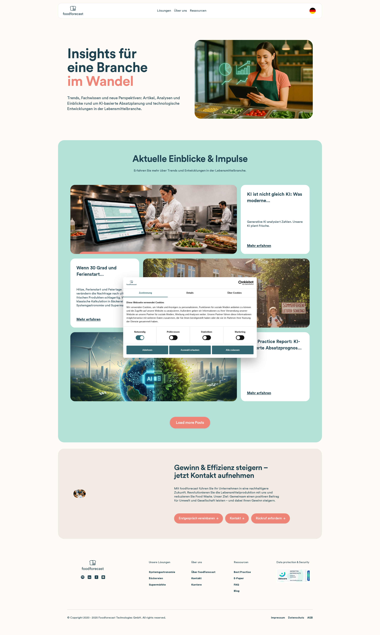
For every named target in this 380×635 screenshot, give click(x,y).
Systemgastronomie (162, 572)
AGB (310, 617)
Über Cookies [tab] (234, 292)
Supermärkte (157, 584)
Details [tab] (190, 292)
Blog (236, 591)
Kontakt (196, 578)
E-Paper (239, 578)
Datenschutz (296, 617)
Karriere (196, 584)
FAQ (236, 584)
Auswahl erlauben (190, 350)
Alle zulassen (233, 350)
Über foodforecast (203, 572)
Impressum (278, 617)
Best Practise (242, 572)
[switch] (173, 337)
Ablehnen (147, 350)
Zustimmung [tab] (145, 292)
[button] (164, 11)
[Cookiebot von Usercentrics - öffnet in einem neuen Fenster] (241, 283)
